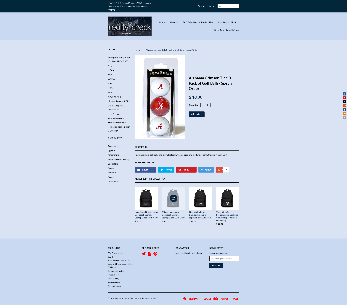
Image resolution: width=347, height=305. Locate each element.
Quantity (193, 105)
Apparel (111, 150)
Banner (111, 168)
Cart (203, 6)
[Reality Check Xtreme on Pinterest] (155, 255)
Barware (112, 172)
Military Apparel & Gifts (119, 101)
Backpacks (113, 163)
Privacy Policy (113, 275)
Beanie (111, 177)
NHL (110, 83)
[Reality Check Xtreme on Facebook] (149, 255)
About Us (174, 22)
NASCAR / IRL (114, 96)
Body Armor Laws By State (226, 30)
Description (141, 147)
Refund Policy (113, 279)
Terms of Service (114, 286)
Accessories (113, 146)
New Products (114, 114)
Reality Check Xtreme (132, 298)
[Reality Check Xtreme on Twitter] (144, 255)
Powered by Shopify (150, 298)
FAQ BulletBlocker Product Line (198, 22)
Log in (211, 6)
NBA (110, 88)
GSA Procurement (115, 253)
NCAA (111, 70)
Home (162, 22)
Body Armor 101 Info (227, 22)
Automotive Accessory (118, 159)
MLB (110, 74)
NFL (110, 65)
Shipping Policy (114, 282)
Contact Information (116, 271)
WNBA (111, 79)
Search (110, 257)
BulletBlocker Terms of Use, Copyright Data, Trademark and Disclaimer (121, 263)
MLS (110, 92)
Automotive (113, 154)
